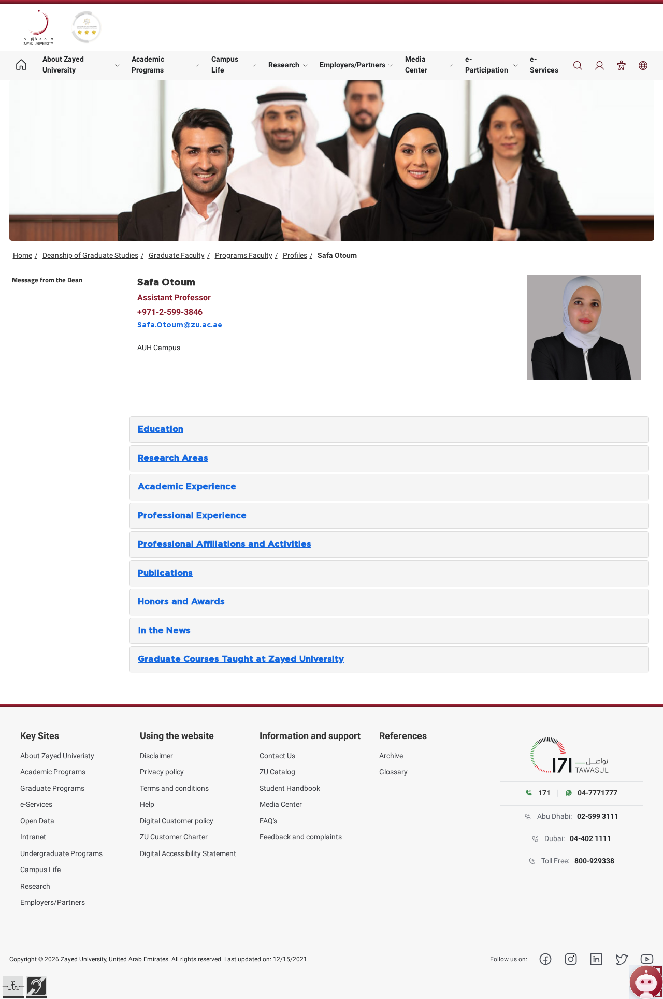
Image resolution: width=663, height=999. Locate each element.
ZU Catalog (277, 772)
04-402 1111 (590, 838)
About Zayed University (63, 64)
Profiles (295, 255)
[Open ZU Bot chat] (646, 982)
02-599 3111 (597, 816)
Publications (165, 573)
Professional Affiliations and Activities (224, 544)
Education (160, 429)
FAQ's (268, 821)
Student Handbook (290, 788)
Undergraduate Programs (61, 853)
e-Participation (486, 64)
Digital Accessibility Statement (188, 853)
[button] (13, 986)
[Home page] (21, 65)
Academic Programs (148, 64)
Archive (391, 755)
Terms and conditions (174, 788)
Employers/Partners (352, 65)
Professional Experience (192, 516)
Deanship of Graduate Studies (90, 255)
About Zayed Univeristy (57, 755)
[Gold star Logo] (86, 27)
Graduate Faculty (177, 255)
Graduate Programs (52, 788)
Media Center (416, 64)
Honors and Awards (181, 602)
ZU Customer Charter (174, 837)
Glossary (393, 772)
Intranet (33, 837)
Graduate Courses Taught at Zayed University (241, 659)
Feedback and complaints (301, 837)
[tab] (389, 429)
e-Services (544, 64)
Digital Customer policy (176, 821)
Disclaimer (156, 755)
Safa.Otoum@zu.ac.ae (179, 325)
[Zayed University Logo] (38, 27)
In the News (164, 631)
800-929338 (594, 861)
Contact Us (277, 755)
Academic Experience (187, 487)
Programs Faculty (243, 255)
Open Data (37, 821)
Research (283, 65)
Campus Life (224, 64)
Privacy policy (162, 772)
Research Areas (173, 458)
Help (147, 804)
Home (22, 255)
